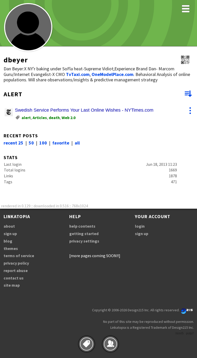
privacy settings (84, 241)
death (54, 117)
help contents (82, 226)
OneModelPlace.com (112, 74)
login (140, 226)
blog (8, 241)
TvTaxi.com (78, 74)
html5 (179, 333)
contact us (14, 277)
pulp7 (190, 333)
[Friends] (110, 344)
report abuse (16, 270)
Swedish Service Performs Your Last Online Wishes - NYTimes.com (84, 110)
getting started (83, 233)
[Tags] (86, 344)
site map (12, 285)
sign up (10, 233)
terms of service (19, 255)
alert (26, 117)
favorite (60, 143)
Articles (40, 117)
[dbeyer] (28, 50)
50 (31, 143)
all (77, 143)
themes (11, 248)
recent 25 (13, 143)
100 (43, 143)
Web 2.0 (68, 117)
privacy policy (16, 263)
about (9, 226)
